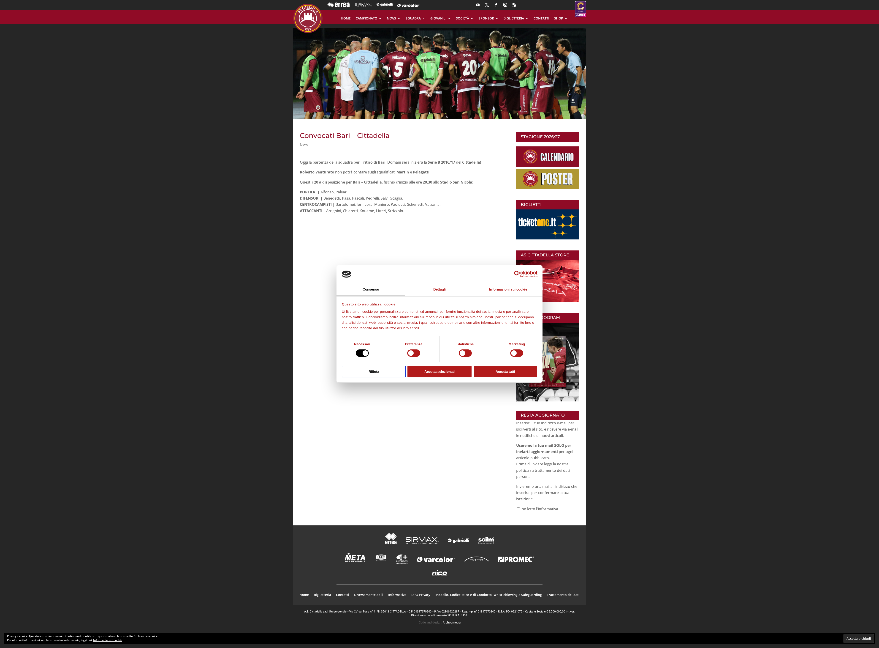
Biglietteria (514, 18)
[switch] (413, 353)
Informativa (397, 595)
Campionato (366, 18)
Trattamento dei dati (563, 595)
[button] (439, 71)
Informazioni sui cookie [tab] (508, 289)
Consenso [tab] (371, 289)
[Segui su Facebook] (496, 4)
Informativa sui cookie (107, 640)
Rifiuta (374, 371)
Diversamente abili (368, 595)
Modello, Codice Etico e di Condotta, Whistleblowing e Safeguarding (488, 595)
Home (346, 18)
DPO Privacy (420, 595)
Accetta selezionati (439, 371)
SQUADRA (413, 18)
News (391, 18)
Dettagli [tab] (439, 289)
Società (462, 18)
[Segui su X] (487, 4)
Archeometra (452, 622)
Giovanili (438, 18)
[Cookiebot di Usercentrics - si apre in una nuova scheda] (517, 274)
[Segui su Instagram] (505, 4)
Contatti (541, 18)
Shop (558, 18)
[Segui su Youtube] (477, 4)
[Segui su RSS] (514, 4)
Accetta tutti (505, 371)
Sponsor (486, 18)
